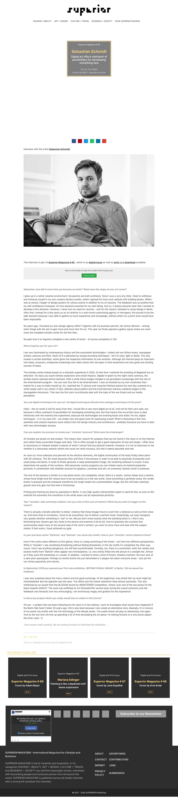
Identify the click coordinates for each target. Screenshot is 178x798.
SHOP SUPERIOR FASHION (127, 21)
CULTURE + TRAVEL (79, 21)
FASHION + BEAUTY (42, 21)
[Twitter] (76, 714)
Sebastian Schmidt (41, 642)
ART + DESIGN (61, 21)
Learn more (31, 723)
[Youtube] (86, 714)
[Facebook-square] (57, 714)
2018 (26, 642)
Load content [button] (89, 275)
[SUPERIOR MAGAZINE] (89, 10)
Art (30, 642)
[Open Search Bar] (143, 21)
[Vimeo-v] (95, 714)
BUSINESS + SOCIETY (102, 21)
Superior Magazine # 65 (61, 642)
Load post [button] (31, 728)
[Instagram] (66, 714)
